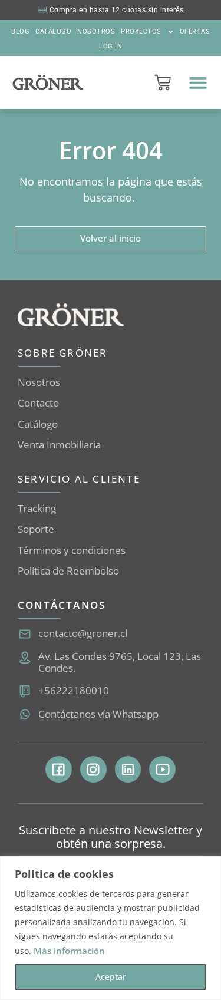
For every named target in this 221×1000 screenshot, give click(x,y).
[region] (110, 928)
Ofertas (195, 31)
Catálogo (53, 31)
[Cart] (163, 82)
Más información (69, 950)
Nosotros (96, 31)
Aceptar (110, 976)
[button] (198, 82)
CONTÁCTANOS (61, 605)
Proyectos (141, 31)
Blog (20, 31)
